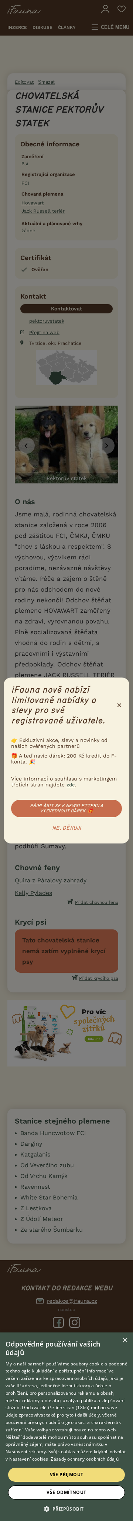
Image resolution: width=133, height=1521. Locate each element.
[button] (67, 1508)
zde (70, 785)
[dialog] (66, 1426)
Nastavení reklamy (26, 1451)
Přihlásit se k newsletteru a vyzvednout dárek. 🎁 (66, 808)
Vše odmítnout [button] (66, 1492)
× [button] (124, 1340)
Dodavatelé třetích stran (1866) (55, 1407)
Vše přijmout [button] (66, 1474)
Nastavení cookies (28, 1459)
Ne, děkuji (66, 828)
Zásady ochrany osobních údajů (85, 1459)
